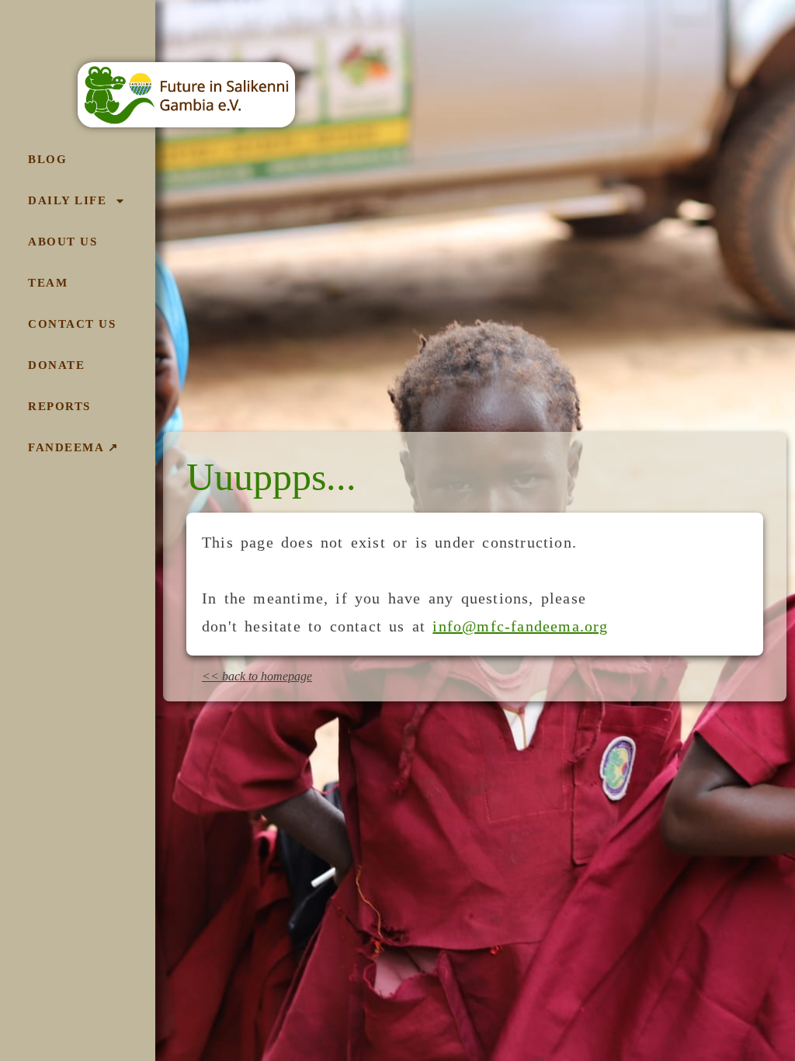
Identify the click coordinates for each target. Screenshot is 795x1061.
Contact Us (72, 324)
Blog (47, 159)
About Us (62, 241)
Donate (56, 365)
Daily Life (67, 200)
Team (48, 283)
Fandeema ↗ (73, 447)
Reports (59, 406)
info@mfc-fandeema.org (520, 626)
